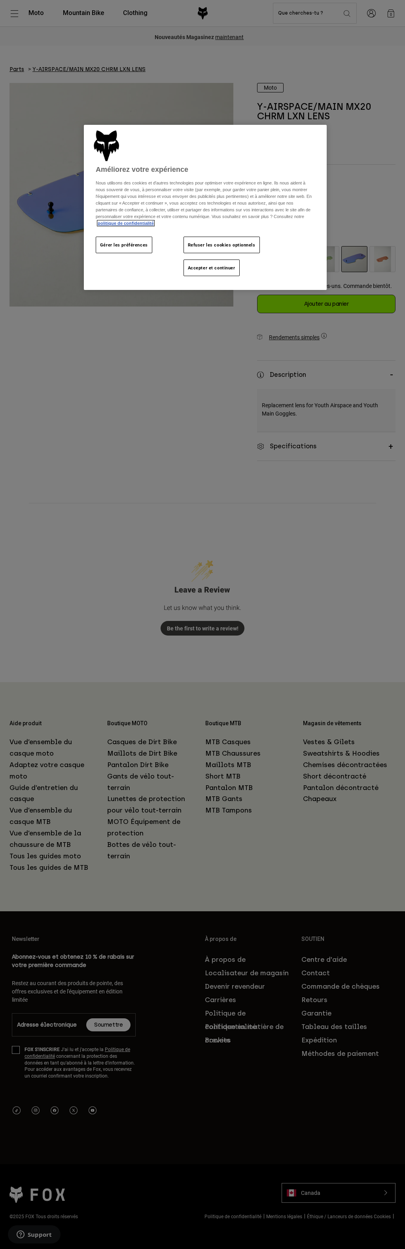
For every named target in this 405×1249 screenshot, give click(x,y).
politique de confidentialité (126, 223)
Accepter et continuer (211, 268)
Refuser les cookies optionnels (221, 245)
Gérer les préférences (124, 245)
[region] (205, 207)
